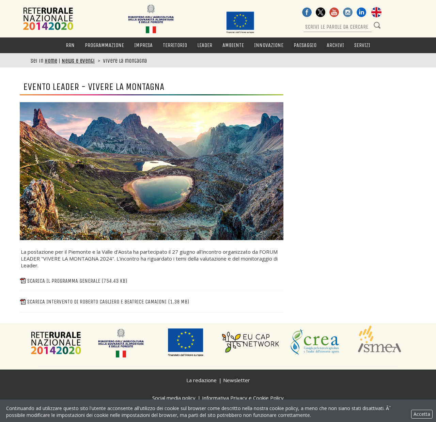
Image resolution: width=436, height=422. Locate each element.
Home (51, 61)
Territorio (175, 45)
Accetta (422, 414)
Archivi (335, 45)
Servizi (362, 45)
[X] (320, 13)
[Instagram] (347, 13)
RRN (70, 45)
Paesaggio (305, 45)
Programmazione (104, 45)
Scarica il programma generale (77, 281)
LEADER (204, 45)
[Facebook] (306, 13)
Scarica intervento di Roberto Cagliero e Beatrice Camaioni (108, 301)
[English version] (376, 13)
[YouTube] (334, 13)
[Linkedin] (361, 13)
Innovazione (268, 45)
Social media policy (174, 397)
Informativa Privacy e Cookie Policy (243, 397)
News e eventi (78, 61)
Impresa (143, 45)
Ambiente (233, 45)
